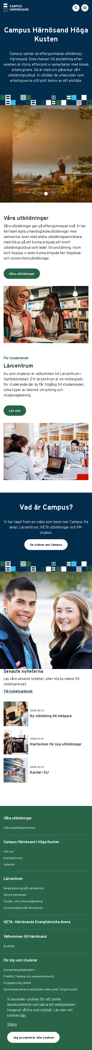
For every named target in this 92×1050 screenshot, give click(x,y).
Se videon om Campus (46, 545)
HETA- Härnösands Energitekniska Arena (37, 922)
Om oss (9, 852)
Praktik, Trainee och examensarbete (29, 977)
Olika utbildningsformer (20, 828)
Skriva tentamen (15, 895)
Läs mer (15, 411)
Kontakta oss (13, 858)
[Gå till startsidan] (16, 8)
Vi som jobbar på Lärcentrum (23, 908)
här (23, 1015)
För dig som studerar (20, 960)
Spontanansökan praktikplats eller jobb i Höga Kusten (41, 990)
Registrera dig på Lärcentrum (24, 888)
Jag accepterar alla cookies (33, 1038)
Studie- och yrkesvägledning (23, 901)
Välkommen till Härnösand (25, 937)
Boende (9, 946)
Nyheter (9, 865)
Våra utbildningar (22, 274)
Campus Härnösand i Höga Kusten (31, 842)
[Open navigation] (84, 7)
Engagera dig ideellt (17, 983)
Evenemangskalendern (19, 970)
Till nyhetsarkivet (18, 691)
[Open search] (75, 7)
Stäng (12, 1024)
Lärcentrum (13, 879)
